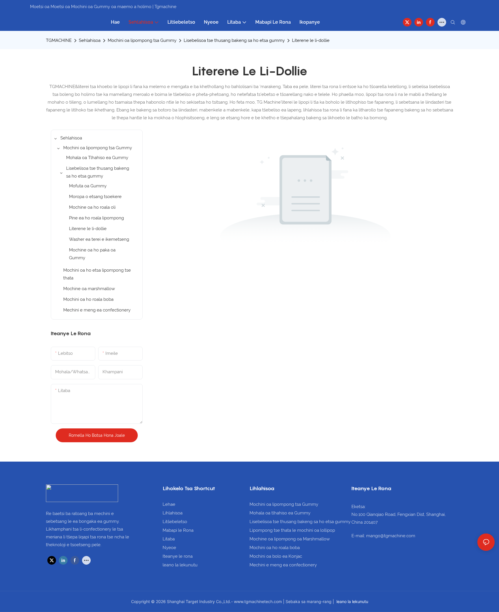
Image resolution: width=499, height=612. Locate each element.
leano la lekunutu (180, 565)
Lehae (169, 504)
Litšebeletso (175, 521)
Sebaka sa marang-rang (309, 601)
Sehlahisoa (89, 40)
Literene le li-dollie (310, 40)
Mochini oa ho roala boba (275, 547)
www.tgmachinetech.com (258, 601)
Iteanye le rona (178, 556)
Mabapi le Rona (178, 530)
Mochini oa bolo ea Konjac (276, 556)
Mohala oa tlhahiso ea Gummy (280, 513)
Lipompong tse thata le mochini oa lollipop (292, 530)
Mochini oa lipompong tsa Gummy (142, 40)
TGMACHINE (59, 40)
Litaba (169, 539)
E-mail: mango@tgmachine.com (383, 535)
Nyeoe (169, 547)
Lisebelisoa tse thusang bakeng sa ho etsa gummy (234, 40)
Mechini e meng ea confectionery (283, 565)
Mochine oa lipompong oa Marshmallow (290, 539)
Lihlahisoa (173, 513)
